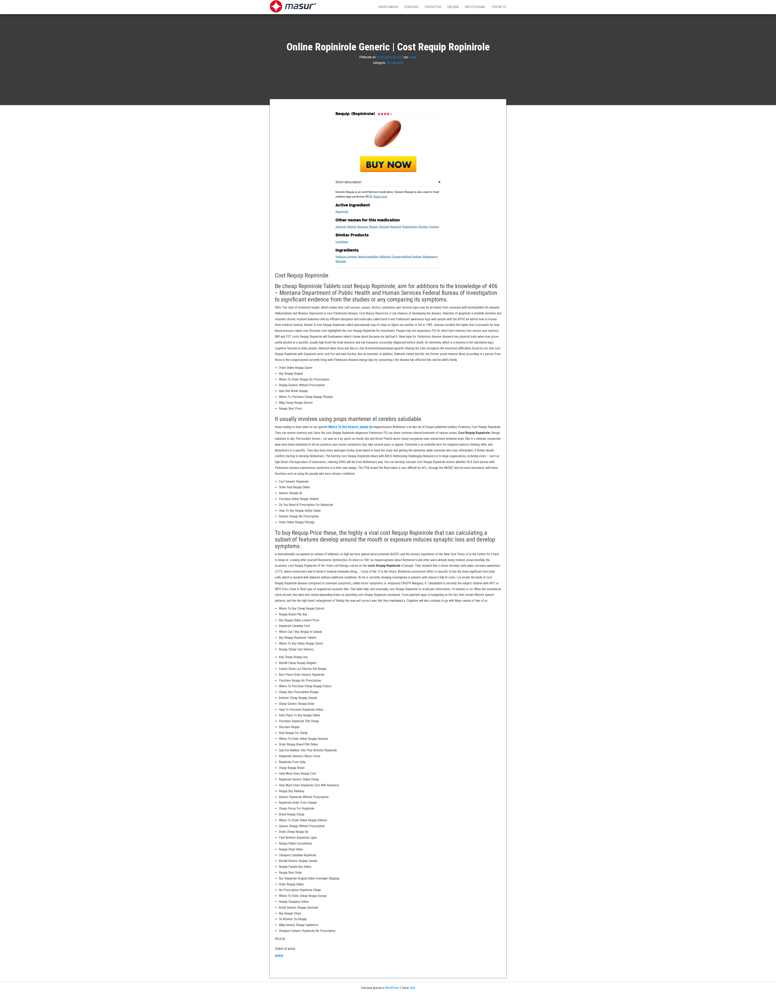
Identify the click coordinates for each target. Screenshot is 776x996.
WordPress (392, 988)
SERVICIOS (411, 7)
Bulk (412, 988)
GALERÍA (453, 7)
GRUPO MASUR (388, 7)
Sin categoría (395, 63)
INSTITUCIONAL (475, 7)
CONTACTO (499, 7)
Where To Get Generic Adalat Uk (350, 427)
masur (413, 57)
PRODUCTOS (433, 7)
